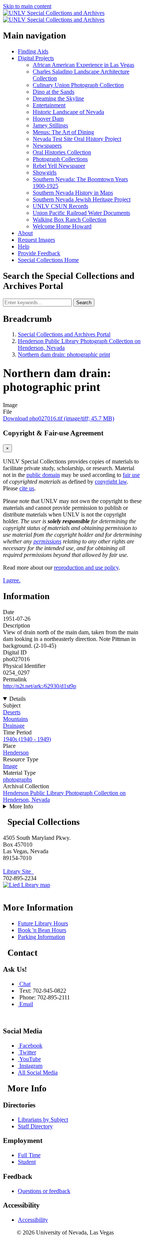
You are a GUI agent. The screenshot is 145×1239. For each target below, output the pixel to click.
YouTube (30, 1059)
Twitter (27, 1052)
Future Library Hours (43, 923)
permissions (47, 541)
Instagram (30, 1066)
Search (83, 302)
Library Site (18, 871)
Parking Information (41, 937)
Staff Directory (35, 1126)
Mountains (15, 719)
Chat (24, 984)
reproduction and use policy (86, 567)
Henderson (16, 752)
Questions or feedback (44, 1191)
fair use (131, 475)
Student (27, 1162)
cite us (26, 488)
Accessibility (33, 1220)
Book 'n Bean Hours (42, 930)
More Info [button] (21, 806)
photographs (17, 779)
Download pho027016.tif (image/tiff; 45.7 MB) (58, 418)
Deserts (11, 712)
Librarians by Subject (43, 1119)
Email (26, 1004)
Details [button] (17, 699)
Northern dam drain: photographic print (64, 354)
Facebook (30, 1045)
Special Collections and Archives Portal (64, 334)
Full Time (29, 1155)
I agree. (11, 580)
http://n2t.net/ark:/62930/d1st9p (39, 686)
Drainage (14, 725)
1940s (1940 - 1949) (27, 739)
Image (10, 766)
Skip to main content (27, 6)
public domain (43, 475)
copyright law (111, 481)
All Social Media (38, 1072)
